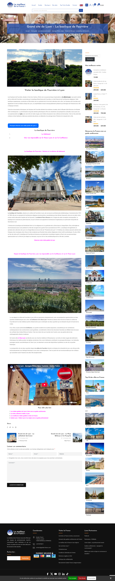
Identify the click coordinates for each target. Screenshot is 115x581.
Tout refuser (82, 578)
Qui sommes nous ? (64, 546)
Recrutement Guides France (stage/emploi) (70, 562)
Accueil (34, 5)
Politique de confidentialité (66, 559)
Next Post (67, 440)
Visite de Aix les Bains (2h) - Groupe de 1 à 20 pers (99, 119)
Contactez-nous (63, 549)
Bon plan (54, 5)
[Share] (7, 427)
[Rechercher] (81, 10)
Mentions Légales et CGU (65, 556)
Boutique (47, 5)
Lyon (86, 411)
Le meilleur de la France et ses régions (69, 542)
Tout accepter (72, 578)
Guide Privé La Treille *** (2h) (100, 95)
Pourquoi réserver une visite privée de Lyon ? (23, 125)
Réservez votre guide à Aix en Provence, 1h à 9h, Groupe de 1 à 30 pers (100, 107)
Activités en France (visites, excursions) (69, 536)
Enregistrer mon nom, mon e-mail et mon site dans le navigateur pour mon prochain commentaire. (36, 458)
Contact (75, 5)
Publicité (86, 536)
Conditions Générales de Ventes (67, 552)
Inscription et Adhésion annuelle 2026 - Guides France (99, 72)
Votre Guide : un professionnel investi (94, 542)
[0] (98, 5)
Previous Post (23, 440)
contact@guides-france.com (43, 547)
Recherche (88, 50)
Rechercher (25, 558)
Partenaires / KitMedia (90, 539)
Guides (40, 5)
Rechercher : (11, 552)
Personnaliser (91, 578)
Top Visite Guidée (65, 5)
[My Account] (90, 5)
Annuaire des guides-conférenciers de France (70, 539)
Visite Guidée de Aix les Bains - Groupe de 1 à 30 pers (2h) (100, 83)
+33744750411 (40, 544)
